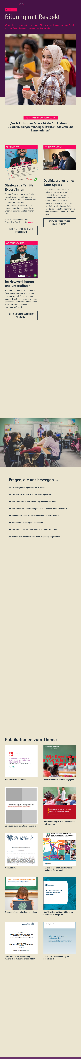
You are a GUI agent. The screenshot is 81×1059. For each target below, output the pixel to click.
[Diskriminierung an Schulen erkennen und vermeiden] (59, 788)
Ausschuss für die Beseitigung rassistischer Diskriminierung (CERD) (20, 957)
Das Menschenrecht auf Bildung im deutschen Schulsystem (58, 913)
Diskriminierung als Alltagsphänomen (20, 826)
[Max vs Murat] (21, 834)
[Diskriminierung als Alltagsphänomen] (21, 788)
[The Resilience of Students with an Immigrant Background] (59, 834)
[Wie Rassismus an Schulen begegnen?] (59, 746)
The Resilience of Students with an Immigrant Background (57, 868)
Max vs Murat (10, 867)
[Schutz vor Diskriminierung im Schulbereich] (59, 923)
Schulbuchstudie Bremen (15, 779)
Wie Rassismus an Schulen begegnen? (59, 779)
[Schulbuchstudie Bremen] (21, 746)
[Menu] (78, 3)
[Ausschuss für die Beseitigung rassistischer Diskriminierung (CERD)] (21, 923)
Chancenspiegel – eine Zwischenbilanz (21, 912)
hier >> (30, 222)
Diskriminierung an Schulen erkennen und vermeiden (59, 822)
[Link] (21, 4)
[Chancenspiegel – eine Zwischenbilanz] (21, 878)
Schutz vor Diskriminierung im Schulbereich (56, 957)
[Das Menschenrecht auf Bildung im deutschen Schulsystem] (59, 878)
